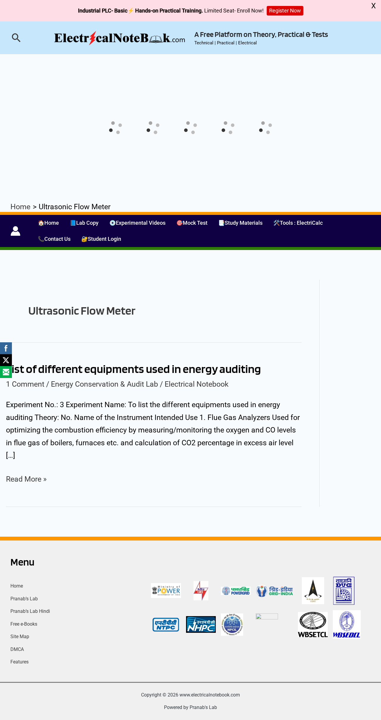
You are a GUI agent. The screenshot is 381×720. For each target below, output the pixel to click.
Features (19, 662)
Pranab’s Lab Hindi (30, 611)
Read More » (26, 478)
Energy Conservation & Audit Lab (104, 384)
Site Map (19, 636)
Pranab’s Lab (24, 599)
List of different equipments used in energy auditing (133, 369)
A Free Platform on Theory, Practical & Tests (261, 34)
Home (16, 586)
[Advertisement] (190, 246)
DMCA (17, 649)
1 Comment (25, 384)
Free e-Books (23, 624)
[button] (16, 38)
